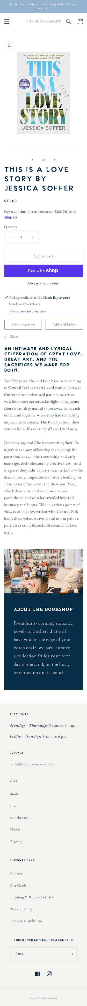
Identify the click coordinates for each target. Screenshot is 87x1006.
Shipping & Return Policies (31, 897)
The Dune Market (47, 998)
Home (15, 805)
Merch (15, 829)
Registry (16, 841)
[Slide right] (54, 160)
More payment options (43, 283)
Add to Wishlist (64, 324)
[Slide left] (32, 160)
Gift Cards (18, 885)
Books (14, 793)
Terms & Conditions (26, 920)
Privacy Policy (21, 908)
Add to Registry (23, 324)
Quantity (10, 227)
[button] (6, 21)
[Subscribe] (71, 954)
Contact (16, 873)
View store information (27, 311)
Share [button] (14, 336)
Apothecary (19, 817)
